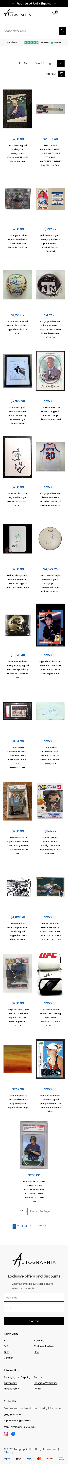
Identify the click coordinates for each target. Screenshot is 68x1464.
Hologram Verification (45, 1382)
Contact (8, 1357)
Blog (36, 1352)
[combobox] (47, 63)
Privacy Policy (11, 1388)
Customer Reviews (44, 1346)
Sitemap (9, 1452)
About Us (39, 1340)
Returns (38, 1377)
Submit (34, 1321)
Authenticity (10, 1382)
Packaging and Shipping (17, 1377)
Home (7, 1340)
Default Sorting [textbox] (42, 63)
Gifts (6, 1352)
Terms (37, 1388)
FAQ (6, 1346)
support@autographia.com (18, 1420)
